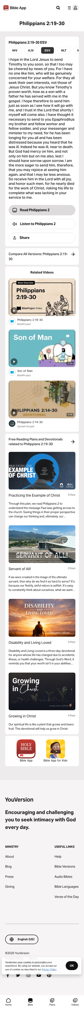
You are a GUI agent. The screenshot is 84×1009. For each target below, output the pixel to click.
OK (72, 965)
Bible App (26, 760)
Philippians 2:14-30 (33, 422)
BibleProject (24, 324)
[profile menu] (72, 7)
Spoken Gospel (25, 426)
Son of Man (28, 371)
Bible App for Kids (55, 760)
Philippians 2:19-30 (33, 319)
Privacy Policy (49, 969)
